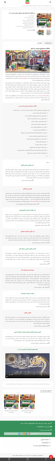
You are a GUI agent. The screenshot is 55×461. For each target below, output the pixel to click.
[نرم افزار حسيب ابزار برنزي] (44, 20)
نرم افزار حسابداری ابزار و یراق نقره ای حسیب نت (11, 411)
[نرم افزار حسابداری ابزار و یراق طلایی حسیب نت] (27, 401)
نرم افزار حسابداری (22, 78)
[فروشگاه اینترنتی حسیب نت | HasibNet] (27, 2)
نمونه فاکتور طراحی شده (35, 201)
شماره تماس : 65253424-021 (43, 427)
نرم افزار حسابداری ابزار (45, 96)
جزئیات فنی (40, 43)
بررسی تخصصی (48, 43)
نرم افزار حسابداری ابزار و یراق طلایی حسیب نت (27, 411)
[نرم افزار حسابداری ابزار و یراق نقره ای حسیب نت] (11, 401)
